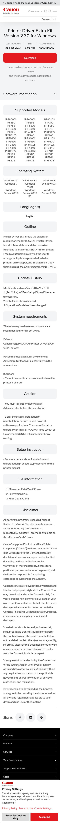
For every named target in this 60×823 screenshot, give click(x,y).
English (30, 216)
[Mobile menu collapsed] (55, 10)
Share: (8, 717)
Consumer (34, 11)
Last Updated (13, 43)
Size (30, 43)
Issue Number (47, 43)
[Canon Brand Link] (11, 11)
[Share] (20, 717)
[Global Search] (49, 11)
